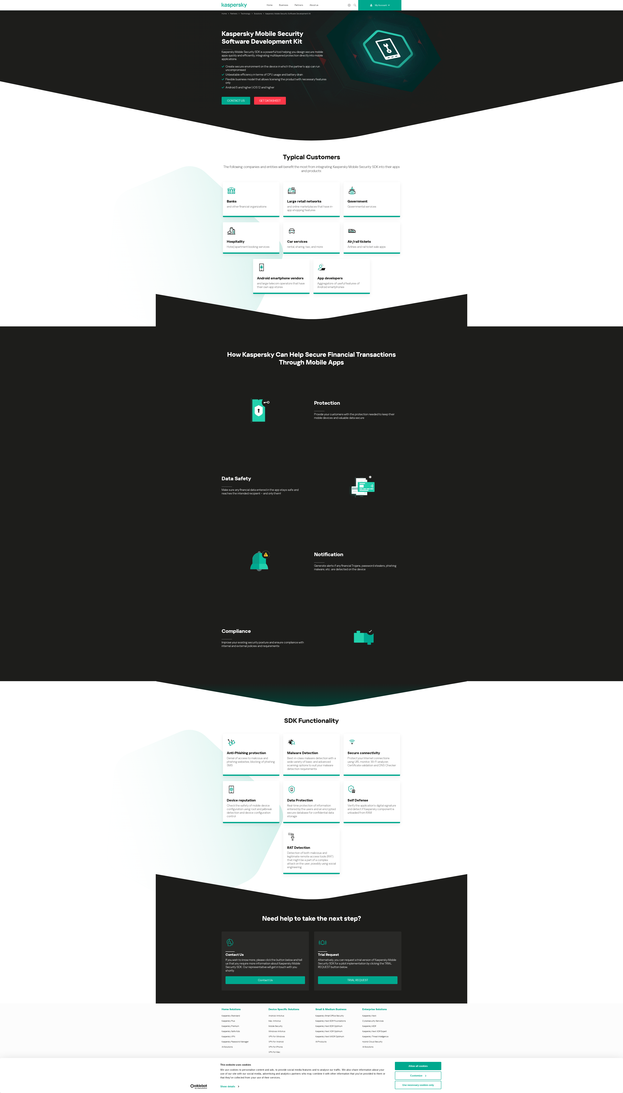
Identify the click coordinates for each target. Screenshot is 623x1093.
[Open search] (355, 5)
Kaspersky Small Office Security (329, 1016)
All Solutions (227, 1047)
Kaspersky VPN (228, 1036)
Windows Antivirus (277, 1031)
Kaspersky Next (369, 1016)
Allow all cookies (418, 1066)
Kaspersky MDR (369, 1026)
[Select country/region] (349, 5)
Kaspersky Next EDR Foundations (330, 1021)
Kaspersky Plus (228, 1021)
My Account (381, 5)
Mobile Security (276, 1026)
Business (283, 5)
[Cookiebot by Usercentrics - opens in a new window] (199, 1086)
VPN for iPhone (276, 1047)
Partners (299, 5)
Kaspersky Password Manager (235, 1041)
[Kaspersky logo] (234, 5)
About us (314, 5)
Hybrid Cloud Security (372, 1041)
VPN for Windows (277, 1036)
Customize (416, 1075)
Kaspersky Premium (230, 1026)
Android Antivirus (276, 1016)
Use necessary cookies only (418, 1085)
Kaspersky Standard (231, 1016)
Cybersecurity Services (373, 1021)
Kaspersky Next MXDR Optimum (329, 1036)
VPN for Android (276, 1041)
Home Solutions (231, 1009)
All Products (320, 1041)
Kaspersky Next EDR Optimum (328, 1026)
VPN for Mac (274, 1052)
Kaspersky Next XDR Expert (374, 1031)
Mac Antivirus (275, 1021)
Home (270, 5)
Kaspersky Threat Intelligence (375, 1036)
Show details (227, 1086)
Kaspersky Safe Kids (231, 1031)
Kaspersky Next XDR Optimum (328, 1031)
